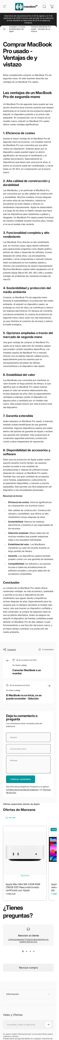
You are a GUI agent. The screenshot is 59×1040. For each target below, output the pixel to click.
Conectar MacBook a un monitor (26, 672)
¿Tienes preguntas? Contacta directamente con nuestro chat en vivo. (28, 940)
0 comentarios (48, 649)
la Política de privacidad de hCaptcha (22, 789)
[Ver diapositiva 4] (34, 951)
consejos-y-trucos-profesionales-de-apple (17, 29)
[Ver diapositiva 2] (26, 951)
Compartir (11, 649)
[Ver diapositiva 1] (23, 951)
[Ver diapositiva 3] (30, 951)
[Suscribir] (48, 1025)
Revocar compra (28, 967)
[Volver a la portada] (4, 29)
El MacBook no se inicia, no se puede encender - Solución (24, 697)
